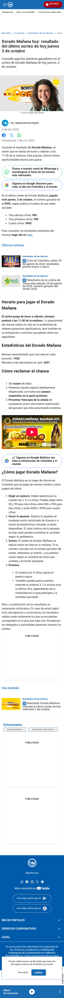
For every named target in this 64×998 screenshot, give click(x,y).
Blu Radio (6, 33)
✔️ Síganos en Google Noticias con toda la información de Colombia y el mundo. (34, 461)
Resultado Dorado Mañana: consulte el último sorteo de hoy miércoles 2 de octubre (42, 706)
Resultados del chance (43, 729)
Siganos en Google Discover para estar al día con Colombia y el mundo (34, 185)
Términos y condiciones (26, 949)
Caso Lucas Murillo (25, 12)
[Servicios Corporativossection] (59, 928)
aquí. (30, 234)
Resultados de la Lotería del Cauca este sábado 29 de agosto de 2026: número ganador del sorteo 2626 (42, 285)
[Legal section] (59, 937)
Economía (19, 33)
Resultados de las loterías (40, 33)
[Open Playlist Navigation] (60, 991)
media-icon (32, 992)
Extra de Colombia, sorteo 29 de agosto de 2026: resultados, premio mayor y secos (42, 263)
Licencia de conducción (49, 12)
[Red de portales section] (59, 920)
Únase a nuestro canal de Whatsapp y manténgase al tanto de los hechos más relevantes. (35, 172)
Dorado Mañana (14, 729)
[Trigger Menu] (5, 4)
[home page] (32, 863)
